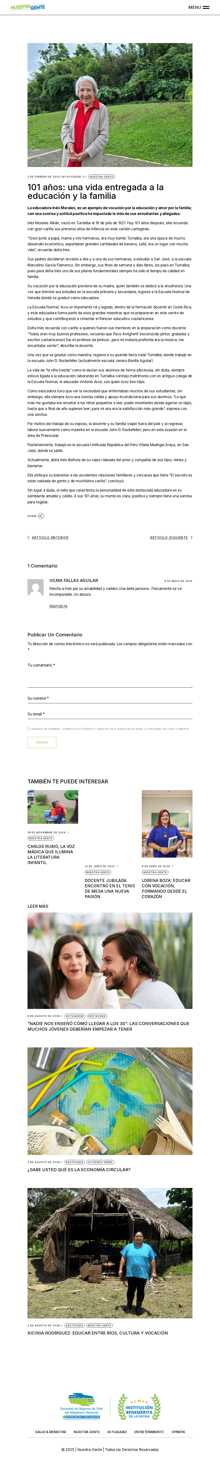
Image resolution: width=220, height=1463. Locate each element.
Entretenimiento (149, 1432)
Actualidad (75, 1016)
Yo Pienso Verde (100, 1162)
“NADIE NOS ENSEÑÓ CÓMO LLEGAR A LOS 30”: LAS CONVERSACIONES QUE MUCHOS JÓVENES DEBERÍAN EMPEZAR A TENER (108, 1026)
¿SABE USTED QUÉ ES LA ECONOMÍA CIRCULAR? (79, 1169)
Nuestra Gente (101, 176)
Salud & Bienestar (50, 1432)
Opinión (178, 1432)
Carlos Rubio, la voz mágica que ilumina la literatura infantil (51, 854)
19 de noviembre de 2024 (47, 832)
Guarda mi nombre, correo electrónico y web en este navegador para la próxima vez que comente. (111, 728)
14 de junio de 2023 (100, 866)
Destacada (97, 1016)
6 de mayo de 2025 (178, 581)
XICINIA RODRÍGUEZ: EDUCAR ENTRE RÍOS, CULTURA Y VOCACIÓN (98, 1333)
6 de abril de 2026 (156, 866)
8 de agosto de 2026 (44, 1016)
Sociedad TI (73, 177)
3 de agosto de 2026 (44, 1162)
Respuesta (58, 606)
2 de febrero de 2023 (44, 177)
